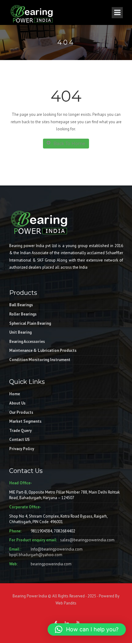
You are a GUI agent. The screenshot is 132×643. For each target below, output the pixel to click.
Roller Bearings (23, 314)
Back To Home (69, 143)
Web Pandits (66, 603)
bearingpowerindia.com (51, 564)
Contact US (19, 439)
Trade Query (20, 430)
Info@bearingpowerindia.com (57, 549)
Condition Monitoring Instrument (39, 359)
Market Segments (25, 421)
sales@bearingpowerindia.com (87, 540)
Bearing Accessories (27, 341)
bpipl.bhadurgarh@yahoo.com (35, 554)
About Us (17, 403)
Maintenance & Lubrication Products (42, 350)
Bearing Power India (30, 596)
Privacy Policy (21, 448)
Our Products (21, 412)
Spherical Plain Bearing (30, 323)
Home (14, 394)
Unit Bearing (20, 332)
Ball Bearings (21, 304)
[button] (87, 629)
